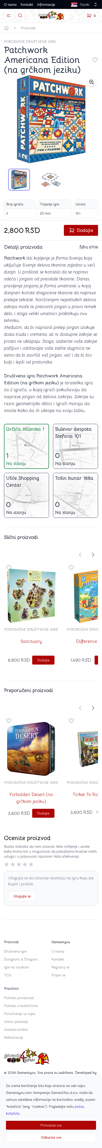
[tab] (19, 180)
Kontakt (27, 4)
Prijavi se (58, 975)
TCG (7, 975)
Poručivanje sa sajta (19, 1013)
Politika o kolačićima (21, 1006)
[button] (91, 82)
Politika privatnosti (19, 998)
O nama (10, 4)
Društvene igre (15, 951)
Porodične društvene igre (30, 41)
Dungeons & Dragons (21, 959)
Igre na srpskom (16, 967)
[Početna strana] (6, 27)
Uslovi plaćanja (16, 1021)
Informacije (46, 4)
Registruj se (60, 967)
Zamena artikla (16, 1029)
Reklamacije (13, 1037)
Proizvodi (28, 28)
